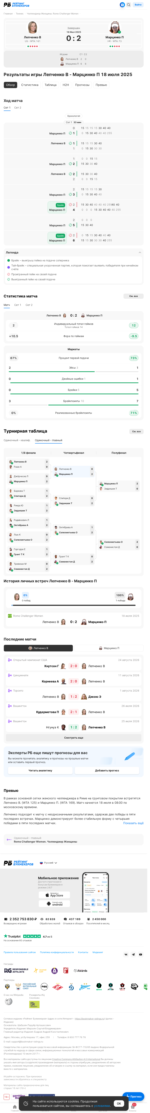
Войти (138, 4)
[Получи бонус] (122, 4)
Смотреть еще (73, 737)
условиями (102, 1106)
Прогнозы (82, 85)
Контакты (83, 952)
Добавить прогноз (107, 770)
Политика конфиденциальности (57, 952)
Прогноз (135, 1096)
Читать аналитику (40, 770)
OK (119, 1103)
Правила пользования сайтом (20, 952)
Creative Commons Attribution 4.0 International (76, 1059)
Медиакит (98, 952)
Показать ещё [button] (133, 823)
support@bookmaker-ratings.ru (27, 1041)
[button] (119, 32)
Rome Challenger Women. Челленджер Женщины (45, 841)
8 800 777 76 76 (77, 1037)
